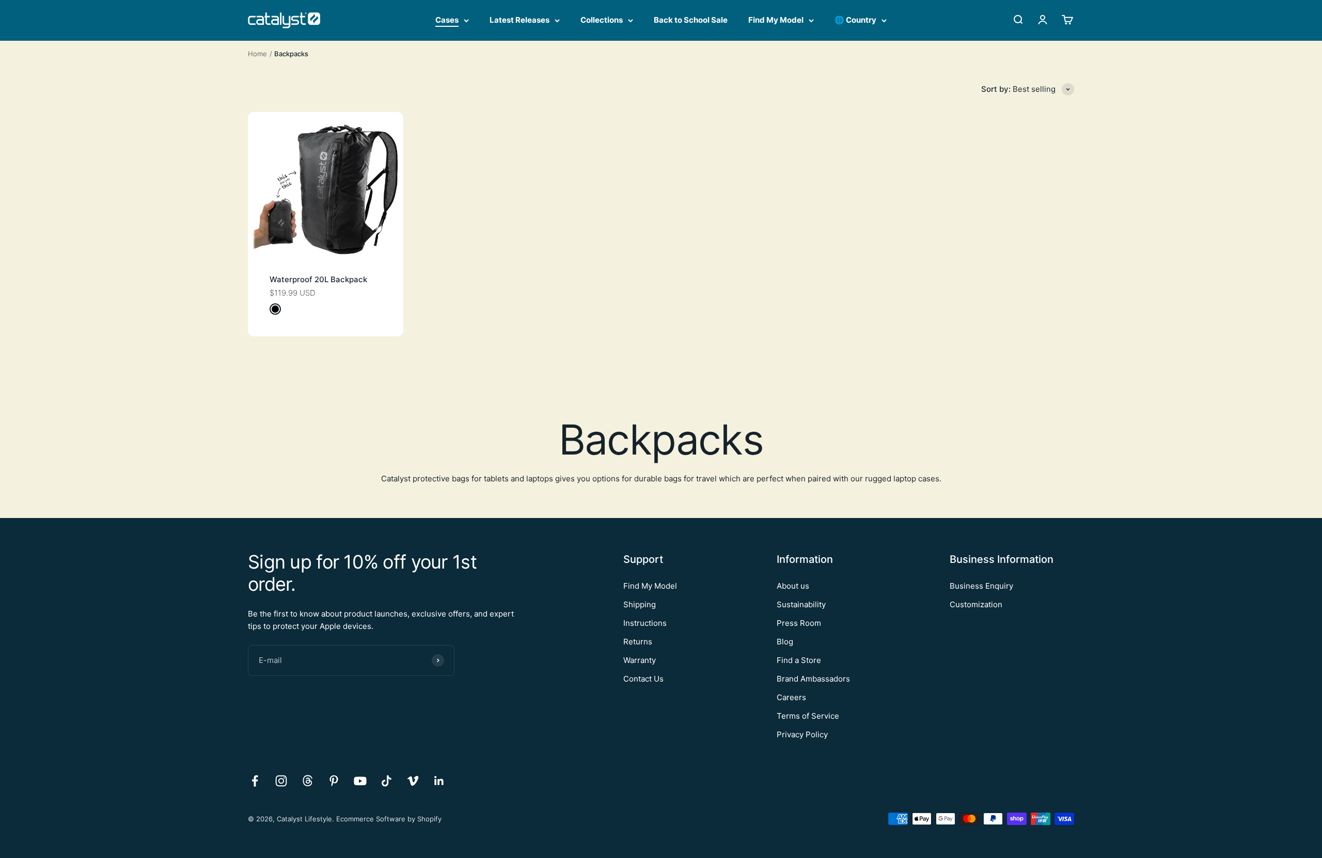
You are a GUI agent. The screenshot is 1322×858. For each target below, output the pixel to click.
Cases (447, 20)
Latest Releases (519, 20)
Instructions (645, 623)
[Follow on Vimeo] (413, 781)
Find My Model (776, 20)
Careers (791, 697)
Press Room (799, 623)
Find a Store (799, 660)
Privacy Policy (802, 734)
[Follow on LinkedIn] (439, 781)
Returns (637, 641)
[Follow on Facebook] (255, 781)
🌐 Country (855, 20)
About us (793, 586)
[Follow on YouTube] (360, 781)
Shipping (639, 604)
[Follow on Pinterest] (334, 781)
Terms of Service (808, 716)
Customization (976, 604)
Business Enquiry (981, 586)
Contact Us (643, 679)
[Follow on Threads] (307, 781)
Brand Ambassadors (813, 679)
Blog (785, 641)
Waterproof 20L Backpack (318, 279)
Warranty (639, 660)
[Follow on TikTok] (387, 781)
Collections (601, 20)
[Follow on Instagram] (281, 781)
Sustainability (801, 604)
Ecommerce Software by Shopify (389, 819)
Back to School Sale (691, 20)
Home (257, 54)
